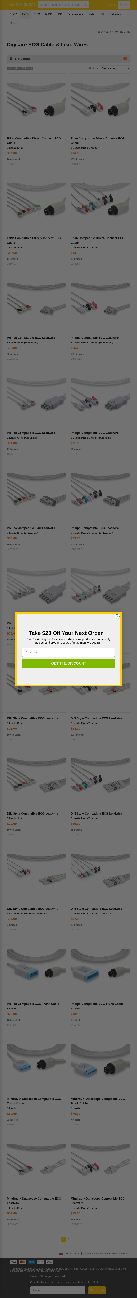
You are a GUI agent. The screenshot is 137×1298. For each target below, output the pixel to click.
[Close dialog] (117, 616)
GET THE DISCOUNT (68, 663)
